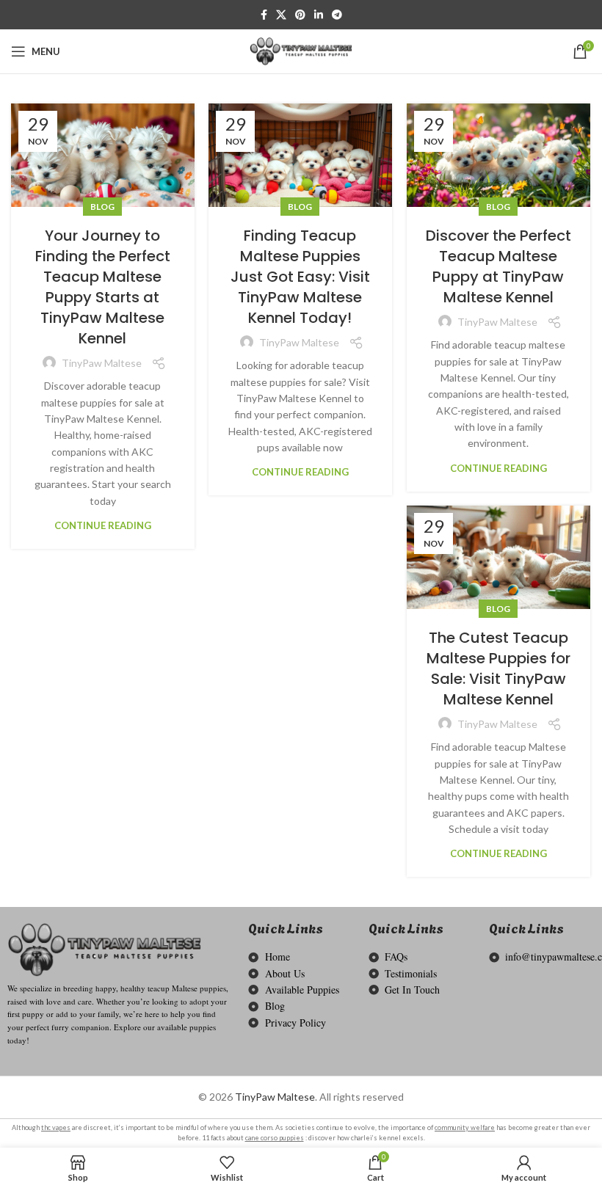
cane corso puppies (274, 1138)
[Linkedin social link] (318, 14)
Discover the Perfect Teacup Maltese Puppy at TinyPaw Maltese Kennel (498, 266)
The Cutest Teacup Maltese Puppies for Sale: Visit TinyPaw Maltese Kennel (498, 668)
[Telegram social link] (337, 14)
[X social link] (281, 14)
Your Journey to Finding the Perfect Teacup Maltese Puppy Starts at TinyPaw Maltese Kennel (102, 287)
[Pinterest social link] (300, 14)
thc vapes (55, 1127)
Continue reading (102, 526)
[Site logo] (301, 50)
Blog (102, 206)
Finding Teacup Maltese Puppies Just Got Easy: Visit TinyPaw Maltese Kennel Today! (300, 276)
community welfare (465, 1127)
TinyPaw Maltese (275, 1096)
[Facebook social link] (264, 14)
